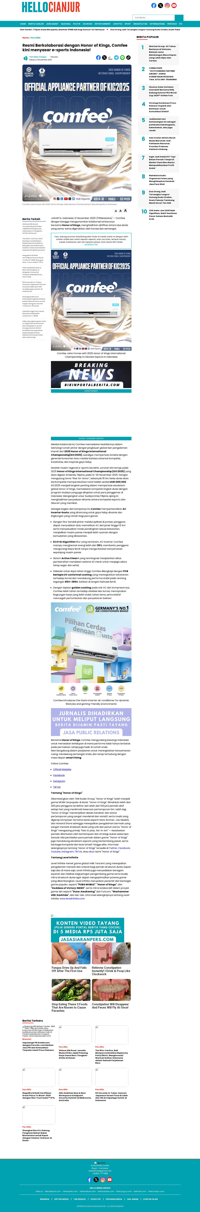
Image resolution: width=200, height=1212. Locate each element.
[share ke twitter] (105, 59)
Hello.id (39, 1191)
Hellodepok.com (53, 1191)
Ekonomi (87, 24)
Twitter (113, 848)
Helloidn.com (140, 1191)
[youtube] (174, 7)
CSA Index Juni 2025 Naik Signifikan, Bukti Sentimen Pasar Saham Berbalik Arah (163, 215)
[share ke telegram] (117, 59)
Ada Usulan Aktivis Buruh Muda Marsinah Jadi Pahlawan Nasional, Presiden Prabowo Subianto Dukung (162, 143)
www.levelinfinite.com (72, 898)
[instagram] (168, 7)
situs (91, 851)
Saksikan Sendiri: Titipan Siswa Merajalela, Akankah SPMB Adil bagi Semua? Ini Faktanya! (53, 29)
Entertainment (103, 24)
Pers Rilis (172, 24)
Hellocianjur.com (156, 1191)
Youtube (55, 851)
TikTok (57, 787)
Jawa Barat (52, 24)
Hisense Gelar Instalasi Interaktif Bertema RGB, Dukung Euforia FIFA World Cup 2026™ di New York (163, 91)
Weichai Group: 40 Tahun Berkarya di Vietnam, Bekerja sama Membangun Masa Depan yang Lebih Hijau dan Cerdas (162, 53)
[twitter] (161, 7)
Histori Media (61, 1199)
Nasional (66, 24)
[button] (116, 211)
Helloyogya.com (124, 1191)
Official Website (62, 769)
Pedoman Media (114, 1199)
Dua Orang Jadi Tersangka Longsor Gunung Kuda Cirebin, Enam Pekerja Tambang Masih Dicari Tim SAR (161, 197)
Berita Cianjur (36, 24)
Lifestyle (117, 24)
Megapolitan (140, 24)
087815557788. (91, 244)
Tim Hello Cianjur (38, 57)
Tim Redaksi (79, 1199)
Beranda (44, 1199)
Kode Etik (96, 1199)
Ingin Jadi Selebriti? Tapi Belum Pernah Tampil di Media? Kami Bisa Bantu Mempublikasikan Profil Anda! (162, 162)
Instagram (59, 781)
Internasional (157, 24)
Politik (77, 24)
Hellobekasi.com (88, 1191)
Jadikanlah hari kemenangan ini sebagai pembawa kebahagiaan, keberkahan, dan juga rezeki (162, 125)
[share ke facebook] (99, 59)
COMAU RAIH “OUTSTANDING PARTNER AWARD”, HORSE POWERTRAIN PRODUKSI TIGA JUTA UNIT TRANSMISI (163, 74)
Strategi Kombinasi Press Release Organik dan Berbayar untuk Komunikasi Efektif (162, 107)
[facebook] (154, 7)
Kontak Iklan (150, 1199)
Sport (128, 24)
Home (23, 24)
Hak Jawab (132, 1199)
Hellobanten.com (106, 1191)
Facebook (59, 775)
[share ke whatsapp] (111, 59)
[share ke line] (123, 59)
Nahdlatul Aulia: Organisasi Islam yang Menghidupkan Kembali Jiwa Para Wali (161, 180)
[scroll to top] (191, 1207)
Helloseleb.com (70, 1191)
